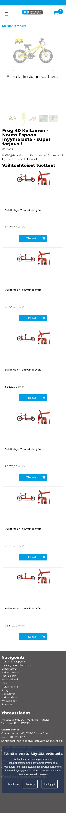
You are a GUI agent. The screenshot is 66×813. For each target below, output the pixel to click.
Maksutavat (8, 693)
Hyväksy (30, 784)
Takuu (4, 683)
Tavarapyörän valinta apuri (16, 665)
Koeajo (5, 690)
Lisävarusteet (9, 668)
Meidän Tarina (9, 686)
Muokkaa (13, 784)
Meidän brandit (14, 26)
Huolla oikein (8, 675)
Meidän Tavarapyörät (13, 661)
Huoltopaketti (9, 679)
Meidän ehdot (9, 697)
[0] (55, 13)
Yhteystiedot (9, 701)
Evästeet (6, 704)
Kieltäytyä (49, 784)
